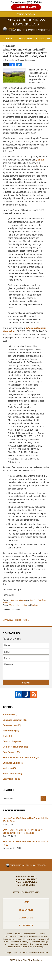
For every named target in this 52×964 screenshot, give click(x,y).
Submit (26, 683)
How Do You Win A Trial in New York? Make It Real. (25, 843)
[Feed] (34, 694)
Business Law (12, 725)
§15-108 (40, 160)
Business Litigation (18, 600)
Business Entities (13, 763)
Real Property (11, 752)
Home (8, 39)
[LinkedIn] (18, 694)
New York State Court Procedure (21, 757)
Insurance (10, 714)
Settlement (35, 605)
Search (43, 798)
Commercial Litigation (15, 747)
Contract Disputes (14, 741)
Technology (11, 731)
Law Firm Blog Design (25, 960)
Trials (7, 736)
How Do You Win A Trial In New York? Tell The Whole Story (26, 819)
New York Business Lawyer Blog (26, 29)
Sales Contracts (12, 773)
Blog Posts (26, 925)
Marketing (9, 768)
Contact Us (43, 39)
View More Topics (11, 779)
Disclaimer (26, 39)
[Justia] (26, 694)
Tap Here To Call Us (26, 7)
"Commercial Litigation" (18, 605)
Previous (8, 620)
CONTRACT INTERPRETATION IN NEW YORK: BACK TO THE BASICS (23, 831)
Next (26, 620)
